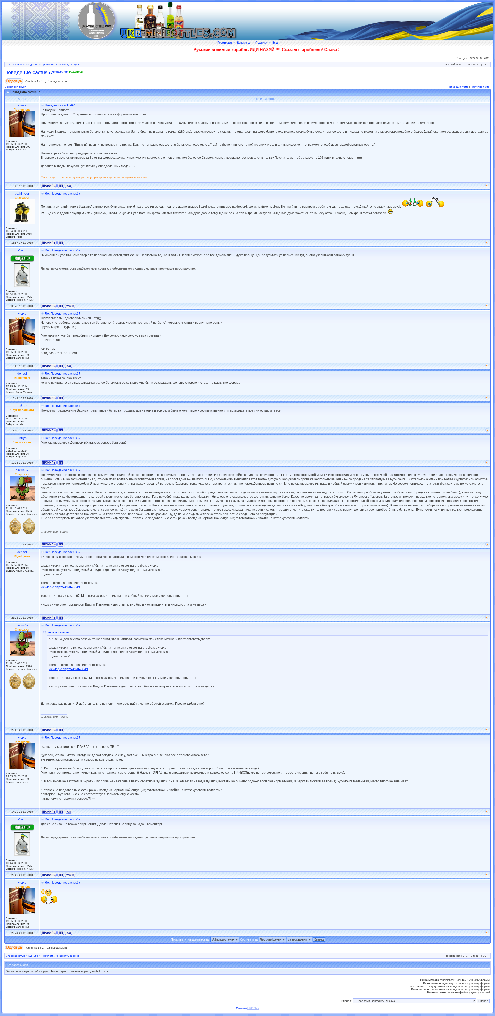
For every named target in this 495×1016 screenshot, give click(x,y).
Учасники (261, 42)
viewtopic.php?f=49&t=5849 (60, 587)
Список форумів (15, 64)
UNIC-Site (253, 1008)
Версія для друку (15, 86)
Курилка (33, 64)
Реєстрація (224, 42)
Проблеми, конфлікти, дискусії (60, 64)
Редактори (76, 71)
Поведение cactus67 (28, 72)
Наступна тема (480, 86)
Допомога (243, 42)
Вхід (275, 42)
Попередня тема (458, 86)
